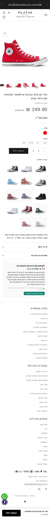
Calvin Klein (42, 464)
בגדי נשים (43, 407)
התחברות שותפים (40, 354)
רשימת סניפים (41, 323)
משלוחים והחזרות (40, 327)
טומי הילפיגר (42, 438)
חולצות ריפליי (42, 411)
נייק (46, 429)
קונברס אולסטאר (41, 103)
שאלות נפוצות (41, 358)
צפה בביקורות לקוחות (34, 293)
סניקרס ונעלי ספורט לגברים (36, 376)
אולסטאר (43, 442)
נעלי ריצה (43, 389)
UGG (45, 460)
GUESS (44, 433)
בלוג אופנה (43, 349)
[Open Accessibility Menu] (5, 502)
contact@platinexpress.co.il (35, 484)
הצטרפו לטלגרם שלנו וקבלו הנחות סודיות (25, 5)
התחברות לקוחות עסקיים (37, 345)
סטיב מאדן (43, 451)
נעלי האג (43, 385)
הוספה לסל (18, 151)
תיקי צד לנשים (41, 371)
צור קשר (44, 340)
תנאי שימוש (42, 336)
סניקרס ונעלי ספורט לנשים (37, 380)
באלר (45, 455)
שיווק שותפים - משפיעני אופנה (35, 332)
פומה (45, 446)
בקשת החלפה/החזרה (39, 314)
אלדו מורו (43, 425)
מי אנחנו (44, 318)
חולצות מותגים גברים (38, 393)
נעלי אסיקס (42, 398)
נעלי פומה (43, 402)
